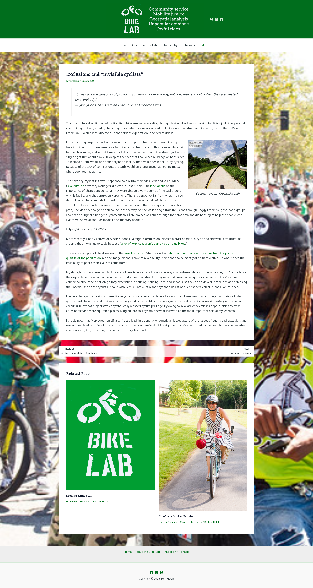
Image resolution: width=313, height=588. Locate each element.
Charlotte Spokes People (176, 516)
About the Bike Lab (147, 551)
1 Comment (72, 501)
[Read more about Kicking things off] (110, 434)
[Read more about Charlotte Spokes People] (203, 445)
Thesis (184, 551)
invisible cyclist (134, 253)
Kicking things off (79, 495)
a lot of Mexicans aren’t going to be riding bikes (153, 243)
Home (128, 551)
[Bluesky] (211, 19)
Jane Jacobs (157, 186)
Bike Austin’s (75, 186)
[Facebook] (221, 19)
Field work (85, 501)
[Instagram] (216, 19)
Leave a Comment (168, 522)
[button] (194, 45)
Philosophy (170, 551)
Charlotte (185, 522)
